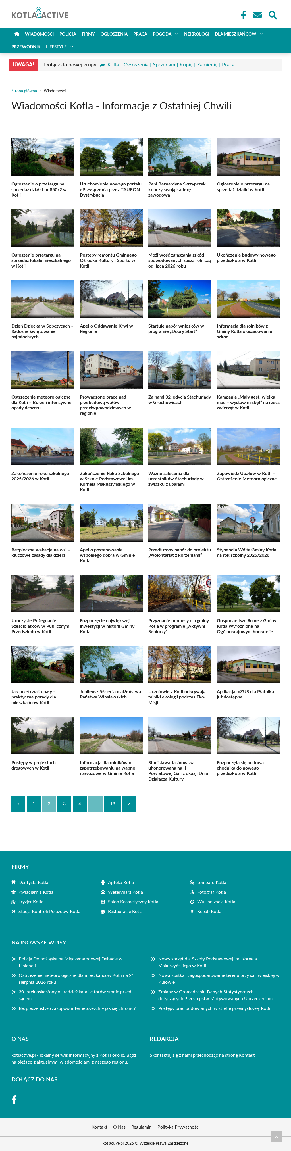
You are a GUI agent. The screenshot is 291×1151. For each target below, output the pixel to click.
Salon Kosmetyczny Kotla (133, 902)
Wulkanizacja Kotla (216, 902)
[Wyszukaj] (272, 14)
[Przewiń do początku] (276, 1136)
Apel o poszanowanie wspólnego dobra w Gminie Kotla (107, 555)
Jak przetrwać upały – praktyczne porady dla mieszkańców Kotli (33, 697)
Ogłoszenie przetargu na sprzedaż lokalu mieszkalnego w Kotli (41, 260)
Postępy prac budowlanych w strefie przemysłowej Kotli (214, 1008)
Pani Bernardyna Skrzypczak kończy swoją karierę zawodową (177, 189)
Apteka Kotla (121, 882)
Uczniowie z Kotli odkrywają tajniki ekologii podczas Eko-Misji (177, 697)
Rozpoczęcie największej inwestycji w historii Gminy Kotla (107, 626)
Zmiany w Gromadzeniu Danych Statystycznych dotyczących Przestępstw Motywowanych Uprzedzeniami (216, 995)
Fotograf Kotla (211, 892)
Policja (67, 34)
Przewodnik (25, 47)
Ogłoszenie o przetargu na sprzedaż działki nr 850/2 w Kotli (39, 189)
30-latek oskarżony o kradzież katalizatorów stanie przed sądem (75, 995)
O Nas (119, 1127)
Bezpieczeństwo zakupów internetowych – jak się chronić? (77, 1008)
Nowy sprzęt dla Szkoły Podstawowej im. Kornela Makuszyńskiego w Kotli (207, 962)
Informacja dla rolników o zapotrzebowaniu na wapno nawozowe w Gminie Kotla (107, 768)
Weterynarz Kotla (125, 892)
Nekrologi (196, 34)
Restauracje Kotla (125, 911)
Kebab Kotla (209, 911)
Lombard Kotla (211, 882)
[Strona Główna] (16, 34)
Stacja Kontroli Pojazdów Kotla (49, 911)
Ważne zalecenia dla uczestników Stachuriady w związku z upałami (176, 479)
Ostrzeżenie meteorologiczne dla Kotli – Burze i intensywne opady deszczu (41, 402)
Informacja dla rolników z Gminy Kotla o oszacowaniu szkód (244, 331)
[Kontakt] (257, 15)
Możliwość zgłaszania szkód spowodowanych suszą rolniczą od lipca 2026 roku (179, 260)
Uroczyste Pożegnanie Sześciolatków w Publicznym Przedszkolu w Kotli (40, 626)
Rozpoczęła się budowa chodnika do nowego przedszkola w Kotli (240, 768)
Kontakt (247, 1055)
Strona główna (24, 91)
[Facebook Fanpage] (242, 15)
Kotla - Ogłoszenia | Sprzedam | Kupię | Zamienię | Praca (171, 65)
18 (112, 804)
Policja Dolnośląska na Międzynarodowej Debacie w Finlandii (70, 962)
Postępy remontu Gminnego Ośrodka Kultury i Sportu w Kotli (108, 260)
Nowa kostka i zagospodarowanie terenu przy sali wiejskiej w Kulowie (219, 979)
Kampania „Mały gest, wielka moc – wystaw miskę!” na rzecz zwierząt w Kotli (248, 402)
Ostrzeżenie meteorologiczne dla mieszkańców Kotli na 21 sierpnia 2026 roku (76, 979)
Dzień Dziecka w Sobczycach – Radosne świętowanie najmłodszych (42, 331)
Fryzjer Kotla (30, 902)
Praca (140, 34)
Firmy (88, 34)
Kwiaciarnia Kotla (35, 892)
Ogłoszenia (114, 34)
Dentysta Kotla (33, 882)
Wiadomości (39, 34)
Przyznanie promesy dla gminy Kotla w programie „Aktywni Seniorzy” (178, 626)
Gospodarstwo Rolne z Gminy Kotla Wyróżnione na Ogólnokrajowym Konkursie (246, 626)
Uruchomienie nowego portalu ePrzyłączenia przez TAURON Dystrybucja (111, 189)
